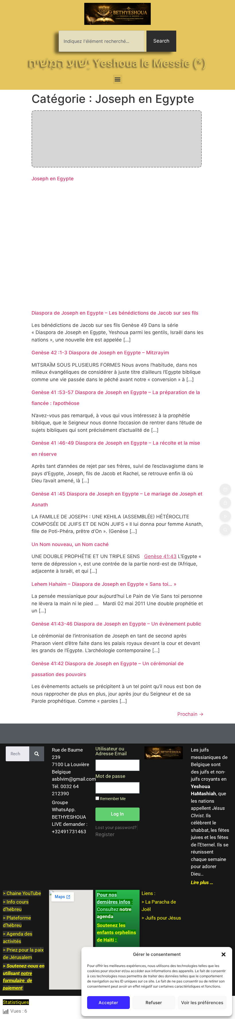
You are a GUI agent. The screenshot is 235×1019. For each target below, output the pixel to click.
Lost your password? (115, 827)
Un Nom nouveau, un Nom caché (70, 544)
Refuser (154, 1002)
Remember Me (112, 798)
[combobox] (101, 41)
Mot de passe (110, 776)
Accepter (108, 1002)
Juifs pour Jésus (163, 918)
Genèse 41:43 (160, 556)
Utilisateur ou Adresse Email (111, 751)
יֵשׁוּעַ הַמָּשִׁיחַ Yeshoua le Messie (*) (117, 63)
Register (104, 834)
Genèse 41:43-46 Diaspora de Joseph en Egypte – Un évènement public (116, 624)
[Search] (36, 753)
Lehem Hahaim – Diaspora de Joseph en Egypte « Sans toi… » (104, 584)
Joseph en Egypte (53, 178)
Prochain (190, 714)
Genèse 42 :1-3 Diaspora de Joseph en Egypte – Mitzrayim (100, 352)
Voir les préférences (202, 1002)
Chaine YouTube (24, 893)
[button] (223, 954)
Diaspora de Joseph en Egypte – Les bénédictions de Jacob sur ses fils (115, 313)
